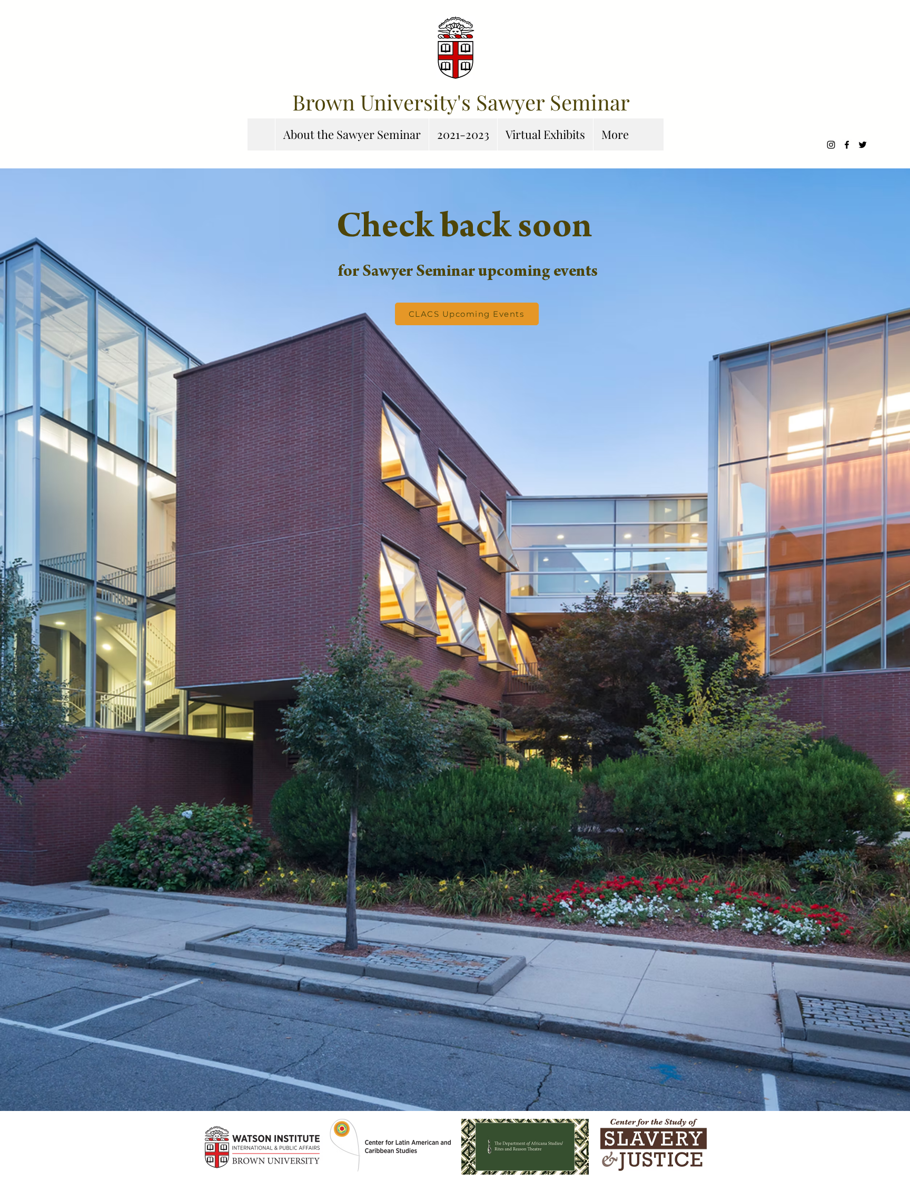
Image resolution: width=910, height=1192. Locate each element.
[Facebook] (847, 144)
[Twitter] (862, 144)
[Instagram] (831, 144)
